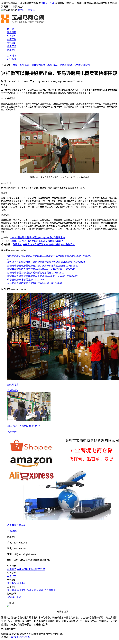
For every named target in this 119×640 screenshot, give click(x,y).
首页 (15, 65)
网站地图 (11, 597)
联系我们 (11, 50)
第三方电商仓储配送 (33, 244)
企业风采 (31, 590)
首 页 (10, 29)
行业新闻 (11, 59)
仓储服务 (11, 569)
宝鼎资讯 (11, 43)
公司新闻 (11, 55)
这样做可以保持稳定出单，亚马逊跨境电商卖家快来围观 (61, 65)
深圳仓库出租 (48, 3)
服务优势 (11, 36)
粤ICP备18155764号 (20, 637)
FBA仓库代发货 (52, 244)
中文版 (20, 10)
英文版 (31, 10)
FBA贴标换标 (68, 244)
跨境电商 (17, 244)
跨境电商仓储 (38, 569)
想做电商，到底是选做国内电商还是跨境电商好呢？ (37, 241)
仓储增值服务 (24, 569)
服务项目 (11, 32)
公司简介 (11, 590)
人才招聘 (41, 590)
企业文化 (21, 590)
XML (19, 597)
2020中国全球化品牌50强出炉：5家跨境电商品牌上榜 (37, 237)
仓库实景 (11, 39)
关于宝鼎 (11, 46)
